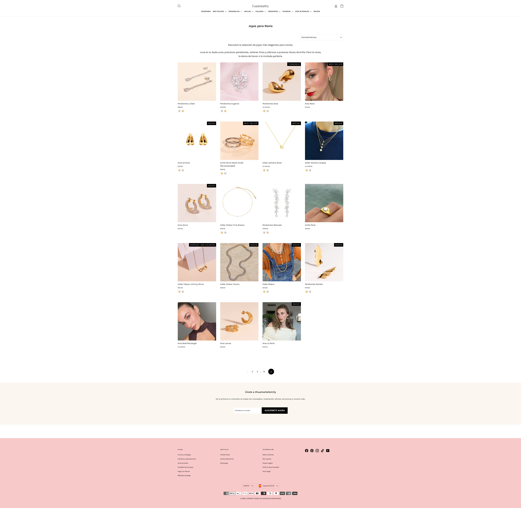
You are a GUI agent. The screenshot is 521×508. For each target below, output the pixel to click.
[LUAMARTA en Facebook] (306, 450)
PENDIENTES (273, 11)
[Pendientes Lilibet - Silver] (179, 111)
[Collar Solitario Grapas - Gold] (307, 170)
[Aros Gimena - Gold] (179, 170)
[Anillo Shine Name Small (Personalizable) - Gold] (222, 173)
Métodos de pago (184, 475)
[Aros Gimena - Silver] (183, 170)
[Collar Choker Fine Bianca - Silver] (225, 232)
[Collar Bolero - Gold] (264, 292)
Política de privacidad (271, 467)
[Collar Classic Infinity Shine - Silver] (183, 292)
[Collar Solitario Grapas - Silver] (310, 170)
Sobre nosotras (268, 455)
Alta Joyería (267, 459)
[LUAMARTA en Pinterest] (312, 450)
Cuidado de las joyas (185, 467)
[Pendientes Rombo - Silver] (310, 292)
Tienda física (225, 455)
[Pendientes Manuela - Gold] (267, 232)
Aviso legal (267, 471)
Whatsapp (224, 463)
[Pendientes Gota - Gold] (264, 111)
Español (246, 486)
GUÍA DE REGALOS (302, 11)
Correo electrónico (227, 459)
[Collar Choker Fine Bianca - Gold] (222, 232)
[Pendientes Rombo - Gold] (307, 292)
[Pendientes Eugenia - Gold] (225, 111)
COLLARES (259, 11)
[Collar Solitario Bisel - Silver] (267, 170)
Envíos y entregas (184, 455)
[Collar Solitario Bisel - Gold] (264, 170)
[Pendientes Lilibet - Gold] (183, 111)
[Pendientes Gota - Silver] (267, 111)
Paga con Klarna (184, 471)
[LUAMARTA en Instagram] (317, 450)
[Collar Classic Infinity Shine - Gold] (179, 292)
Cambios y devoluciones (187, 459)
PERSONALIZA (234, 11)
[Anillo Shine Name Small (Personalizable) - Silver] (225, 173)
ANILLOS (247, 11)
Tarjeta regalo (268, 463)
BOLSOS (317, 11)
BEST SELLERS (218, 11)
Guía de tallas (183, 463)
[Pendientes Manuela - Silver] (264, 232)
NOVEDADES (206, 11)
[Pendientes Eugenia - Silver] (222, 111)
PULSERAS (286, 11)
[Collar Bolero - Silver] (267, 292)
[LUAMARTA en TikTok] (322, 450)
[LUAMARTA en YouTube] (327, 450)
